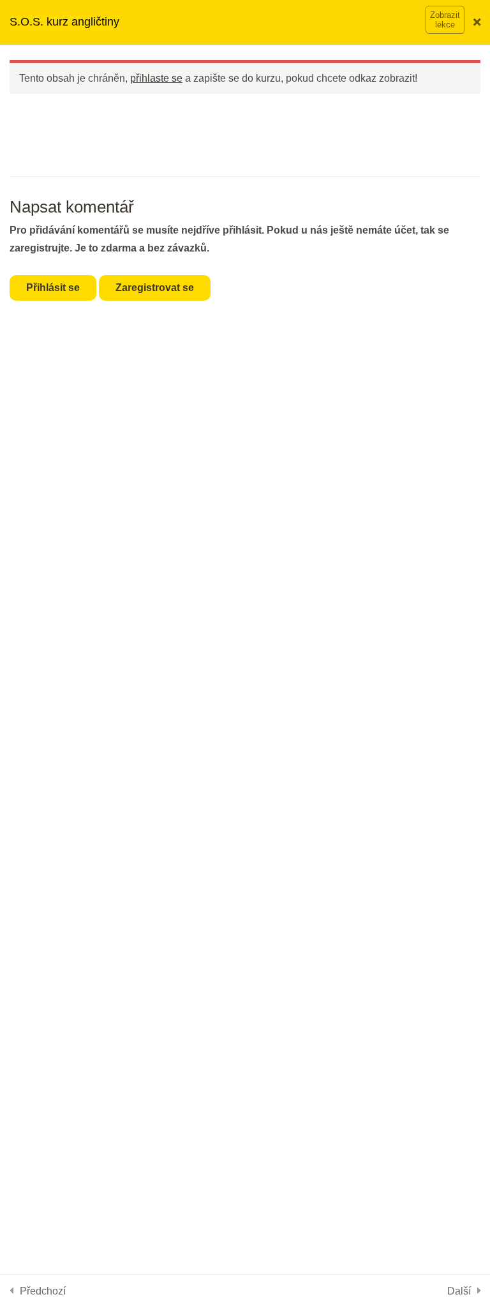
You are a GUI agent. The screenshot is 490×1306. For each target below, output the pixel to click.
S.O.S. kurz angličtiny (64, 21)
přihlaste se (156, 78)
